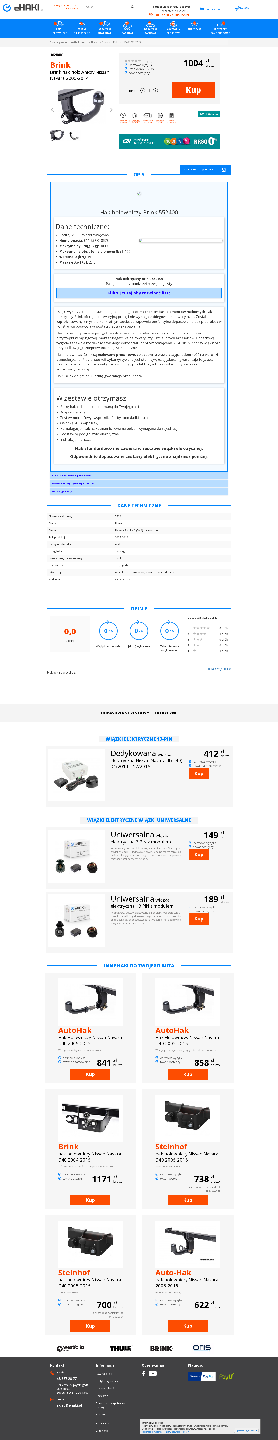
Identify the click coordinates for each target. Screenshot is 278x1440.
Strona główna (58, 42)
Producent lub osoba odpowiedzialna (71, 475)
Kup (193, 90)
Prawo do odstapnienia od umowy (111, 1405)
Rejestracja (102, 1423)
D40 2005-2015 (132, 42)
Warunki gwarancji (62, 491)
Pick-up (117, 42)
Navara (106, 42)
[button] (52, 110)
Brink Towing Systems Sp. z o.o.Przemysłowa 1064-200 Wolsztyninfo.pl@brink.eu (71, 476)
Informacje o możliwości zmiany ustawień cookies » (165, 1432)
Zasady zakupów (106, 1388)
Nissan (95, 42)
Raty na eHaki (104, 1373)
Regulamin (102, 1396)
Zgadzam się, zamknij (246, 1430)
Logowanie (102, 1430)
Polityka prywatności (108, 1381)
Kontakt (100, 1414)
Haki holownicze (79, 42)
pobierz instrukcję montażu (199, 169)
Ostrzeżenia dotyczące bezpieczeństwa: (73, 483)
